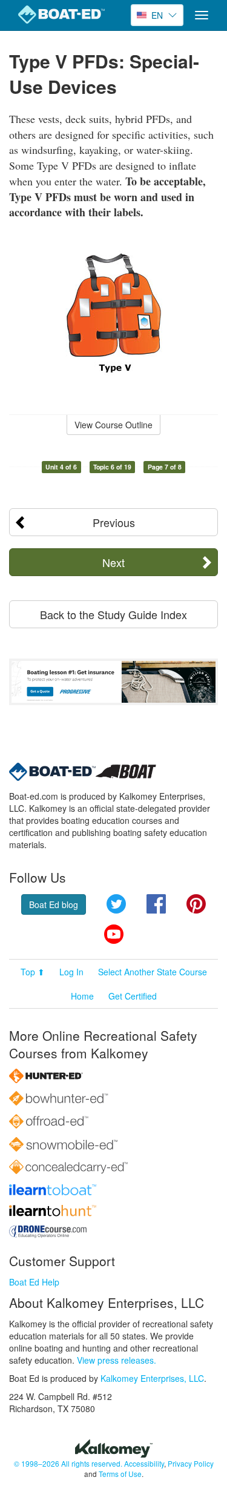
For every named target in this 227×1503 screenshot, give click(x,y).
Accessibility (144, 1463)
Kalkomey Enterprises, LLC (152, 1378)
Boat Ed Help (34, 1282)
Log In (71, 972)
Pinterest (196, 904)
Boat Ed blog (53, 904)
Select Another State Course (152, 972)
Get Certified (132, 996)
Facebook (156, 904)
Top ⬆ (33, 972)
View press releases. (116, 1360)
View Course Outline (113, 425)
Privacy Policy (191, 1463)
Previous (114, 522)
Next (113, 562)
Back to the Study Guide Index (113, 614)
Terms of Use (120, 1473)
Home (82, 996)
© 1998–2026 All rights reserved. (68, 1463)
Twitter (116, 904)
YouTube (113, 934)
